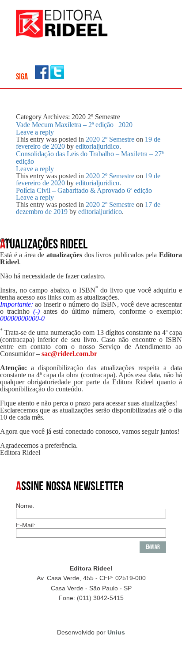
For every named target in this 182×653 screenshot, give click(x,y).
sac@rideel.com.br (69, 353)
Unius (116, 632)
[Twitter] (57, 76)
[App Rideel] (62, 35)
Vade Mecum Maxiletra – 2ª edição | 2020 (74, 124)
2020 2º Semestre (110, 139)
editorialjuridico (97, 146)
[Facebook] (42, 76)
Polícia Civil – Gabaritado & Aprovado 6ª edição (84, 190)
